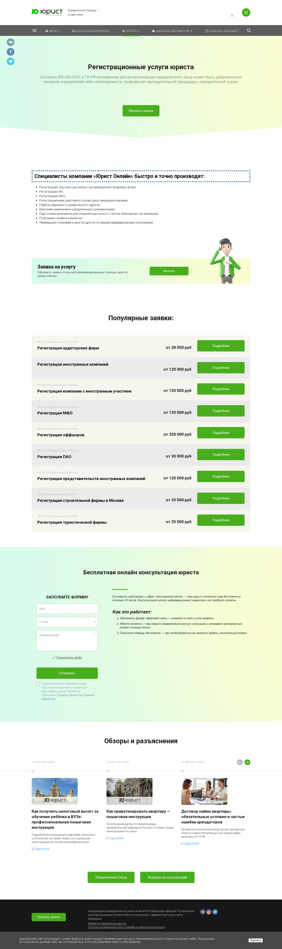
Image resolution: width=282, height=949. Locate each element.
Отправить (67, 673)
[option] (141, 74)
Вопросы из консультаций (167, 877)
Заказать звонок (141, 111)
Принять (255, 940)
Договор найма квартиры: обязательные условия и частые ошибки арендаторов (213, 816)
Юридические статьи (111, 877)
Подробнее (221, 346)
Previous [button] (240, 762)
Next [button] (247, 762)
